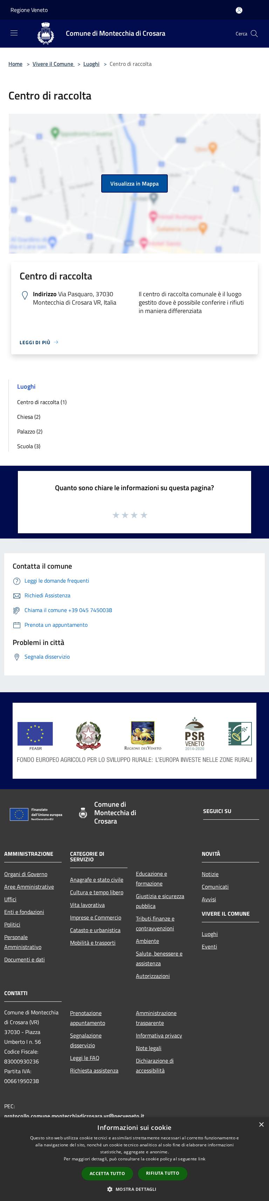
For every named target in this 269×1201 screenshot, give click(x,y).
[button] (134, 1189)
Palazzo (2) (29, 431)
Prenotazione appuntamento (87, 1018)
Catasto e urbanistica (95, 930)
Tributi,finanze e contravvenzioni (155, 923)
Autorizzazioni (153, 976)
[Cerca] (254, 33)
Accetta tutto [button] (107, 1173)
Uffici (10, 899)
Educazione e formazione (151, 878)
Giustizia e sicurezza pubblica (160, 901)
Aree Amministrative (29, 886)
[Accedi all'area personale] (239, 10)
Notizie (210, 874)
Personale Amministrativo (22, 942)
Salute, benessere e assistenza (159, 958)
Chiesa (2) (28, 416)
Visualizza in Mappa (134, 183)
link (201, 1159)
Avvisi (209, 899)
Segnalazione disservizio (86, 1040)
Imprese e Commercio (95, 917)
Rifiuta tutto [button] (162, 1173)
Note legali (148, 1048)
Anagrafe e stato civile (96, 879)
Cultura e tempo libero (96, 892)
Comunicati (215, 886)
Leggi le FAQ (84, 1058)
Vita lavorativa (87, 905)
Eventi (209, 946)
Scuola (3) (28, 446)
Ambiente (147, 941)
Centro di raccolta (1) (42, 402)
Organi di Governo (25, 874)
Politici (12, 924)
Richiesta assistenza (94, 1070)
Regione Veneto (29, 10)
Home (15, 64)
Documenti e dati (24, 959)
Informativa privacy (159, 1035)
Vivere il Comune (54, 64)
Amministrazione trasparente (156, 1018)
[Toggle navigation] (14, 33)
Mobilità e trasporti (93, 942)
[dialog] (134, 1159)
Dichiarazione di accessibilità (155, 1065)
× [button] (261, 1124)
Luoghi (91, 64)
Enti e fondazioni (24, 912)
